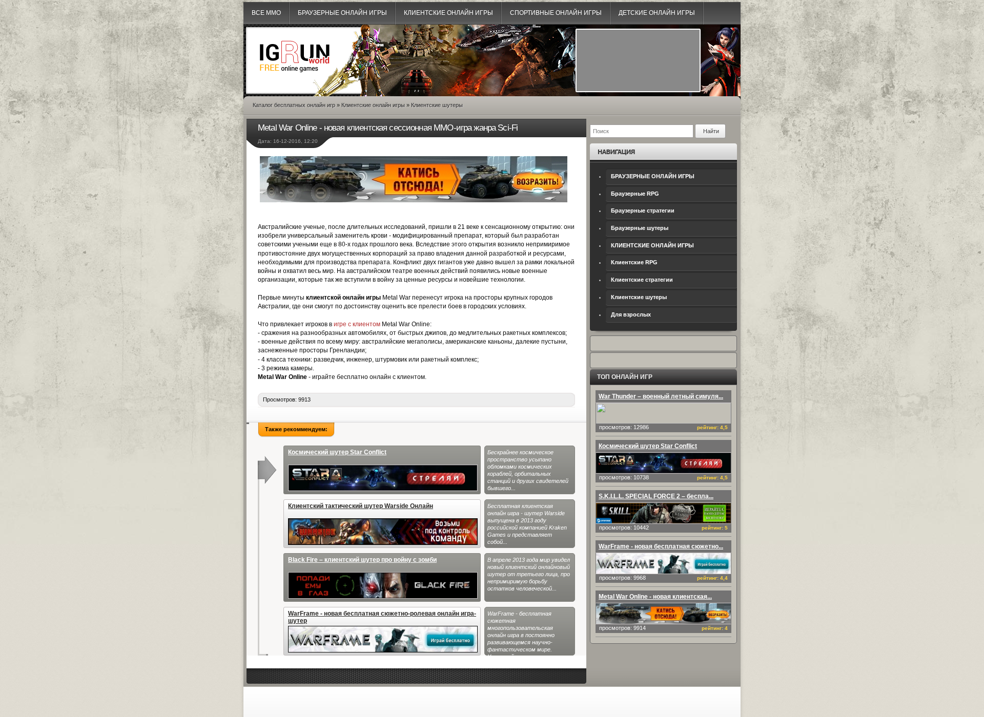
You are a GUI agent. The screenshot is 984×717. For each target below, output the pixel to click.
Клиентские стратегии (642, 280)
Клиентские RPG (634, 262)
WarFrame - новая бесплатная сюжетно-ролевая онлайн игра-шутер (382, 617)
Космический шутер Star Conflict (337, 452)
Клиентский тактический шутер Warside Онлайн (360, 506)
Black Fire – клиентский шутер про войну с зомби (362, 559)
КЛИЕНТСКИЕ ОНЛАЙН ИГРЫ (652, 245)
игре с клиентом (357, 324)
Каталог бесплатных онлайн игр (294, 105)
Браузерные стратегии (642, 210)
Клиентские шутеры (639, 297)
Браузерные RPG (635, 194)
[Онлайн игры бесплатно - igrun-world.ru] (294, 80)
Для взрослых (631, 314)
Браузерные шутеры (639, 228)
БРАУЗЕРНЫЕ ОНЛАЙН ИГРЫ (652, 176)
